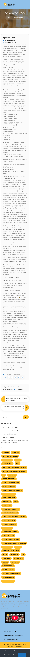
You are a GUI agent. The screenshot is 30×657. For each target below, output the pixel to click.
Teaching (5, 562)
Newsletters (8, 374)
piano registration (8, 535)
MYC (3, 475)
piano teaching (7, 547)
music (17, 463)
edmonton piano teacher (10, 456)
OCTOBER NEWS (8, 437)
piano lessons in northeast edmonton (14, 516)
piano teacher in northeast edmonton (14, 543)
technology (15, 562)
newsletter (12, 475)
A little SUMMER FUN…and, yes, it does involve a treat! (16, 399)
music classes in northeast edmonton (14, 467)
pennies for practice (8, 497)
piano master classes (9, 524)
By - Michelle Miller (10, 40)
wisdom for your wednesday (11, 573)
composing (15, 452)
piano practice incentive (9, 531)
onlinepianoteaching (8, 494)
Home (9, 17)
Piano (16, 501)
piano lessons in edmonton (10, 509)
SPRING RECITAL (18, 558)
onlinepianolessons (8, 486)
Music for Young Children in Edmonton (14, 471)
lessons (17, 460)
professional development (10, 550)
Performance (6, 501)
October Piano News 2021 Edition (13, 428)
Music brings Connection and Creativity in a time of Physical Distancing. (14, 441)
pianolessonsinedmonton (10, 513)
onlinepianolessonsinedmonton (12, 490)
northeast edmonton (8, 478)
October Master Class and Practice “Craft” (13, 407)
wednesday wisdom (8, 569)
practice (17, 547)
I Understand (22, 654)
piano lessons (6, 505)
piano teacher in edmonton (10, 539)
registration (14, 554)
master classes (7, 463)
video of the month (8, 566)
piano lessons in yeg (8, 520)
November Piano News (9, 434)
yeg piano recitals (8, 581)
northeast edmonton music (10, 482)
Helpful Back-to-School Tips (11, 387)
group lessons (7, 460)
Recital (4, 554)
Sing (23, 554)
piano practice (6, 528)
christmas (5, 452)
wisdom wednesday (8, 577)
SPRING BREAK (6, 558)
